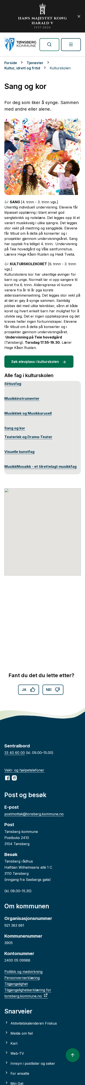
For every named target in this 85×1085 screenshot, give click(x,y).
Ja (24, 689)
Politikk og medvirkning (23, 971)
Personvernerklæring (22, 978)
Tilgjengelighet (16, 984)
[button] (42, 529)
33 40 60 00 (14, 752)
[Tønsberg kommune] (20, 44)
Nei (48, 689)
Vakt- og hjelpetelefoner (24, 770)
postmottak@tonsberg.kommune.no (34, 814)
